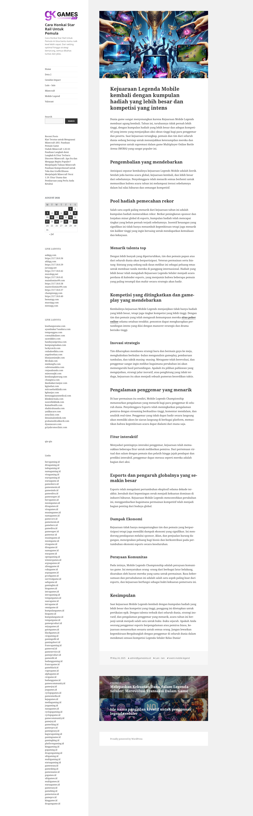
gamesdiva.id (51, 493)
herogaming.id (52, 461)
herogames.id (52, 499)
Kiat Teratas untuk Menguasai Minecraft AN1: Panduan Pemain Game (60, 142)
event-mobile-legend (179, 658)
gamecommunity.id (54, 718)
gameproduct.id (53, 654)
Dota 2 (48, 74)
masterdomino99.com (56, 286)
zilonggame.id (52, 566)
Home (48, 69)
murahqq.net (51, 274)
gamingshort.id (52, 642)
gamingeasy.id (52, 730)
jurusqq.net (51, 267)
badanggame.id (52, 680)
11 (52, 217)
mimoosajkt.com (53, 373)
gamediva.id (51, 528)
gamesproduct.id (53, 623)
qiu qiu (48, 441)
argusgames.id (52, 563)
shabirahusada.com (55, 408)
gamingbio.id (51, 585)
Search (48, 116)
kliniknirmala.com (54, 398)
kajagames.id (51, 699)
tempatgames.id (53, 597)
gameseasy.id (51, 765)
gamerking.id (51, 724)
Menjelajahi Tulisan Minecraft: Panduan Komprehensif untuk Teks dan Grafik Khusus (60, 168)
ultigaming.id (51, 756)
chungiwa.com (52, 379)
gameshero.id (52, 484)
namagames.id (52, 515)
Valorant (49, 101)
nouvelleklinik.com (54, 402)
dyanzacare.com (53, 424)
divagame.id (51, 547)
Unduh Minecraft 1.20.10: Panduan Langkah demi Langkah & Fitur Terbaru (57, 152)
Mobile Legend (52, 96)
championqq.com (53, 293)
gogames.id (50, 775)
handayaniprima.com (56, 341)
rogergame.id (52, 670)
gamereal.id (51, 648)
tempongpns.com (53, 332)
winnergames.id (53, 560)
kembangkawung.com (56, 376)
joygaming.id (51, 705)
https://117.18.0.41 (54, 277)
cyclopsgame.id (52, 715)
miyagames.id (52, 626)
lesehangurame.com (55, 326)
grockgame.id (52, 575)
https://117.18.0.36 (54, 258)
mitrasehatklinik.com (55, 389)
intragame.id (51, 604)
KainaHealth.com (53, 405)
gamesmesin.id (52, 487)
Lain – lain (50, 85)
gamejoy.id (50, 721)
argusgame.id (52, 572)
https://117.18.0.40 (54, 296)
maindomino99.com (55, 280)
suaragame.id (52, 601)
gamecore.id (51, 518)
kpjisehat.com (52, 386)
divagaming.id (52, 465)
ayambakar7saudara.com (57, 329)
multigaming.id (52, 759)
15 (70, 217)
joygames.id (51, 689)
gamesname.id (52, 772)
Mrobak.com (51, 360)
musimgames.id (53, 512)
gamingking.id (52, 740)
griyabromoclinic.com (56, 427)
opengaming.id (52, 556)
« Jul (51, 234)
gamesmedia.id (52, 696)
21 (66, 221)
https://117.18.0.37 (54, 289)
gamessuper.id (52, 496)
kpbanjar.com (52, 392)
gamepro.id (51, 797)
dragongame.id (52, 803)
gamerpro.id (51, 727)
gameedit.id (51, 658)
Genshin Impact (53, 79)
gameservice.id (52, 651)
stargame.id (51, 553)
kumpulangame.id (54, 616)
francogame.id (52, 664)
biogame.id (50, 613)
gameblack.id (51, 667)
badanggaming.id (53, 661)
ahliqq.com (50, 261)
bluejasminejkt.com (55, 357)
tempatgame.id (52, 620)
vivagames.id (51, 509)
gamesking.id (51, 768)
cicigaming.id (51, 635)
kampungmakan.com (55, 345)
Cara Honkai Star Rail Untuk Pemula (60, 29)
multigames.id (52, 781)
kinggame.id (51, 800)
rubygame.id (51, 569)
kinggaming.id (52, 746)
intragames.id (52, 591)
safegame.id (51, 582)
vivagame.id (51, 544)
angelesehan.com (53, 354)
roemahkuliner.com (55, 335)
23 (75, 221)
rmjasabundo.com (54, 370)
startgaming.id (52, 477)
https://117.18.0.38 (54, 283)
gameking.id (51, 790)
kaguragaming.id (53, 734)
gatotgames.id (52, 629)
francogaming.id (53, 645)
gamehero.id (51, 525)
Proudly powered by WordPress (126, 738)
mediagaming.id (53, 702)
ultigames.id (51, 778)
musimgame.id (52, 537)
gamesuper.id (52, 531)
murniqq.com (52, 302)
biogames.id (51, 588)
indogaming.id (52, 468)
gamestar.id (51, 534)
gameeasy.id (51, 787)
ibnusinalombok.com (55, 417)
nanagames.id (52, 708)
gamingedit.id (52, 639)
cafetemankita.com (54, 367)
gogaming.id (51, 749)
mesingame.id (52, 541)
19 (56, 221)
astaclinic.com (52, 414)
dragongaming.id (53, 753)
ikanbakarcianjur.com (56, 383)
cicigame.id (50, 677)
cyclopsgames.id (53, 692)
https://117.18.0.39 (54, 264)
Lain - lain (160, 658)
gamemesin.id (52, 522)
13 (61, 217)
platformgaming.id (54, 743)
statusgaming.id (53, 762)
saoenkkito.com (52, 338)
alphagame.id (52, 673)
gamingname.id (53, 737)
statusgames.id (52, 784)
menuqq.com (51, 305)
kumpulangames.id (54, 610)
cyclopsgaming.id (53, 711)
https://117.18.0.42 (54, 270)
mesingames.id (52, 503)
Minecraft (50, 90)
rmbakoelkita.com (54, 351)
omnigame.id (51, 607)
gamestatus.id (52, 794)
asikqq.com (50, 255)
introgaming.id (52, 594)
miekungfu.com (53, 364)
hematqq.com (52, 299)
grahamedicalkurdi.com (57, 421)
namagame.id (52, 550)
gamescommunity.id (55, 683)
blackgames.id (52, 632)
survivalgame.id (53, 578)
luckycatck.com (52, 348)
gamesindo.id (51, 490)
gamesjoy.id (51, 686)
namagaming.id (53, 471)
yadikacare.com (53, 411)
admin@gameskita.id (140, 658)
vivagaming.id (52, 474)
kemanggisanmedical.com (58, 395)
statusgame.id (52, 480)
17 (47, 221)
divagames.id (51, 506)
